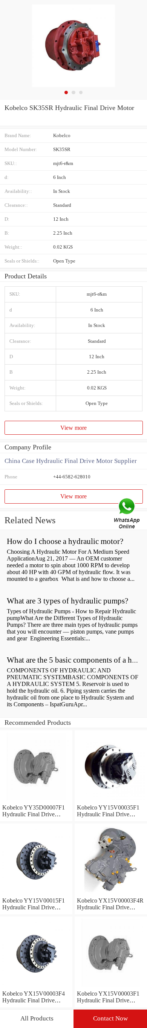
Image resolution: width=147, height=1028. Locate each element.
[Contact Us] (127, 514)
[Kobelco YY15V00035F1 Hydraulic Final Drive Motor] (111, 800)
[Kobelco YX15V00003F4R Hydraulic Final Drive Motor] (111, 894)
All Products (37, 1018)
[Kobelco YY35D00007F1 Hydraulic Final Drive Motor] (36, 800)
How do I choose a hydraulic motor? (65, 541)
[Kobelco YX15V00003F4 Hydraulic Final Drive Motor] (36, 987)
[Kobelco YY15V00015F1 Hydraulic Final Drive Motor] (36, 894)
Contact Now (110, 1018)
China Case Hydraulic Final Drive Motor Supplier (71, 460)
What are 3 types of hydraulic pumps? (67, 600)
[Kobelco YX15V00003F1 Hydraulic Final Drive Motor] (111, 987)
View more (73, 428)
